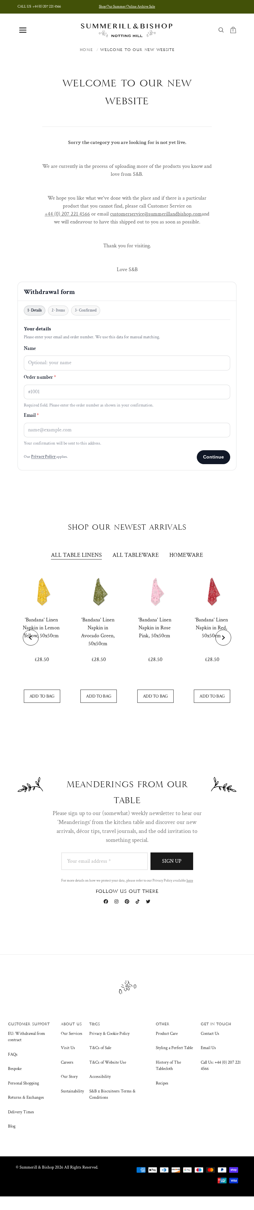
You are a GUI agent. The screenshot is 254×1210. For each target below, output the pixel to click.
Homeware (186, 555)
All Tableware (135, 555)
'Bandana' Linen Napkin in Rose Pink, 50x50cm (154, 627)
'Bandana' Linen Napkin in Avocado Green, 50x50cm (98, 631)
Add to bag (42, 696)
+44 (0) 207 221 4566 (39, 6)
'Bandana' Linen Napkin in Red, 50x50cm (211, 627)
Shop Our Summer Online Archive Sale (127, 6)
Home (86, 50)
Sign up (172, 861)
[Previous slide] (31, 638)
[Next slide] (223, 638)
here (190, 880)
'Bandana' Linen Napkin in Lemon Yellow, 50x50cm (41, 627)
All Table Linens (76, 555)
